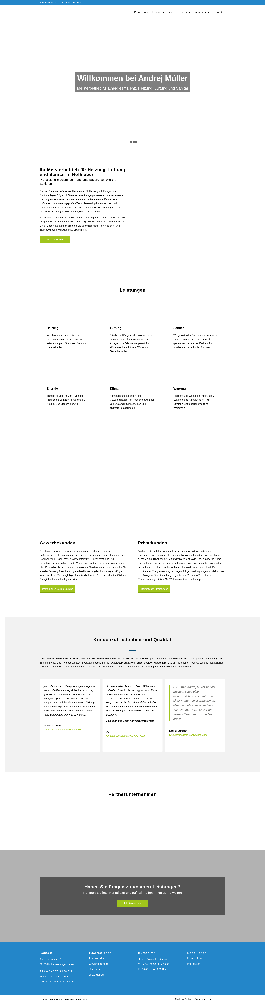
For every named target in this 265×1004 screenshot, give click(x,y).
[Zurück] (9, 82)
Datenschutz (194, 958)
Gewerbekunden (99, 964)
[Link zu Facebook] (218, 2)
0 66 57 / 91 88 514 (60, 971)
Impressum (193, 964)
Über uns (94, 969)
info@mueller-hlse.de (61, 981)
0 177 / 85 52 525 (57, 976)
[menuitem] (142, 12)
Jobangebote (97, 974)
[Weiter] (255, 82)
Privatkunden (97, 958)
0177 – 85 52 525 (70, 2)
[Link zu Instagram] (223, 2)
